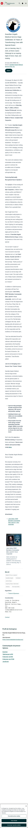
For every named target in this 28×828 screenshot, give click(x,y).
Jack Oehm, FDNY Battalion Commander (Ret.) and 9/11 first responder (12, 551)
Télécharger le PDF (7, 654)
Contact (7, 617)
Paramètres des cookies (14, 816)
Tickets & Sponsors (13, 593)
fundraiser (18, 578)
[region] (14, 816)
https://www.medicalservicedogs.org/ (12, 639)
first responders (15, 586)
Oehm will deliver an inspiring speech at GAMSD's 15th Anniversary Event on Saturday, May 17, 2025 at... (13, 560)
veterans (8, 586)
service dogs (9, 580)
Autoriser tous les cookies (14, 825)
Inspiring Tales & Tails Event (12, 583)
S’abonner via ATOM (8, 659)
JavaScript (5, 661)
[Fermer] (26, 806)
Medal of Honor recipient (11, 575)
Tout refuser (14, 820)
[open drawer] (25, 3)
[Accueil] (8, 3)
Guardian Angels (9, 578)
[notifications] (22, 3)
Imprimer (5, 652)
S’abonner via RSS (7, 656)
